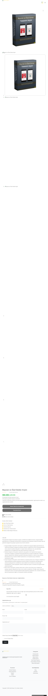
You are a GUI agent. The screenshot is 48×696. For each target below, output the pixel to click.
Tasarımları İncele (17, 510)
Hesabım (35, 671)
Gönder (5, 642)
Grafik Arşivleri (36, 658)
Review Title (4, 615)
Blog (36, 670)
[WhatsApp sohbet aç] (42, 3)
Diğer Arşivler (35, 657)
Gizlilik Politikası (12, 670)
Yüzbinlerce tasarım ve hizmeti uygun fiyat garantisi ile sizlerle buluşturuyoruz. (12, 657)
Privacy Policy (10, 638)
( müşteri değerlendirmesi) (13, 492)
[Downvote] (26, 595)
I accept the (8, 638)
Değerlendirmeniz (6, 622)
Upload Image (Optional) (7, 635)
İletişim (12, 673)
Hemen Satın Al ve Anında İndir (17, 506)
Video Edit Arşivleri (36, 663)
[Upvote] (26, 594)
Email (26, 609)
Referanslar (35, 673)
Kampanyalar (35, 653)
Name (3, 609)
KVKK (12, 674)
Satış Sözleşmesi (12, 671)
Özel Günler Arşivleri (35, 660)
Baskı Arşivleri (36, 655)
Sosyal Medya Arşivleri (35, 661)
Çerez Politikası (12, 676)
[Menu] (45, 2)
